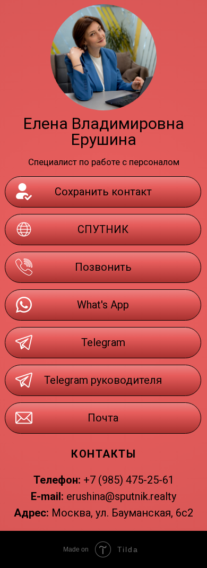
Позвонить (103, 267)
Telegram (103, 342)
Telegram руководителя (103, 380)
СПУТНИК (102, 229)
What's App (103, 304)
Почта (103, 417)
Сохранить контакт (103, 191)
